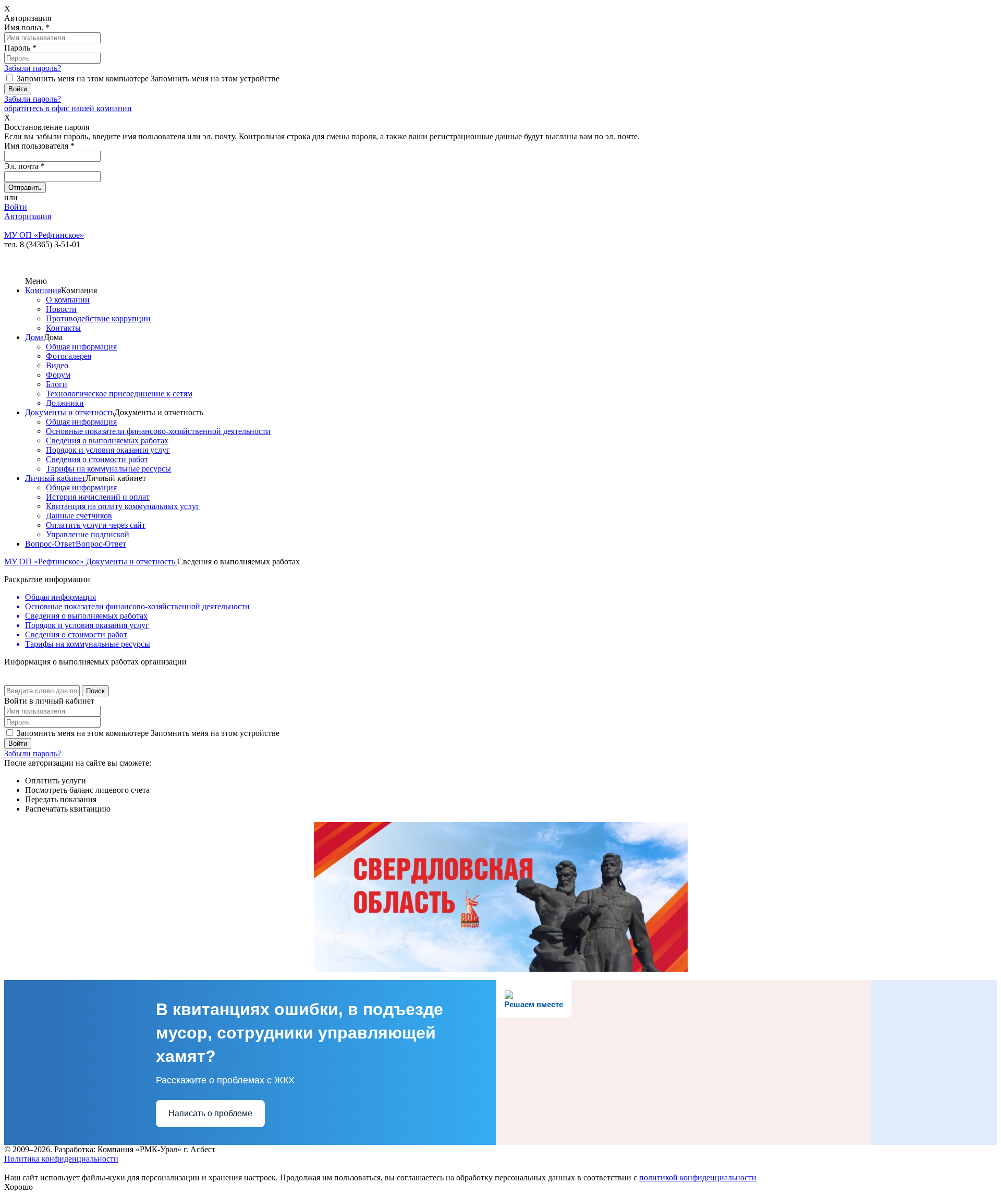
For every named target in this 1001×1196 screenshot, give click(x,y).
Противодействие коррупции (98, 318)
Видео (57, 365)
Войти (15, 206)
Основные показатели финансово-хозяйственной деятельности (158, 431)
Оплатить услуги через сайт (95, 525)
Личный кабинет (55, 478)
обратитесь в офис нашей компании (68, 108)
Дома (34, 337)
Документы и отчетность (69, 412)
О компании (68, 299)
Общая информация (81, 346)
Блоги (56, 384)
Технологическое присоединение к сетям (119, 393)
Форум (58, 374)
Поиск (95, 691)
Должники (65, 402)
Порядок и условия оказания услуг (108, 449)
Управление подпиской (87, 534)
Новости (61, 309)
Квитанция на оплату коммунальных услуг (123, 506)
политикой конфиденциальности (697, 1177)
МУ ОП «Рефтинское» (45, 561)
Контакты (63, 327)
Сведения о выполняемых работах (107, 440)
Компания (43, 290)
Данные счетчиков (79, 515)
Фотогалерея (68, 356)
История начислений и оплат (98, 496)
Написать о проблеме (210, 1113)
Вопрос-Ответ (50, 543)
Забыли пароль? (32, 68)
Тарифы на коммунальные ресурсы (108, 468)
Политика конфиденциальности (61, 1158)
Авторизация (27, 216)
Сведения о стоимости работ (97, 459)
